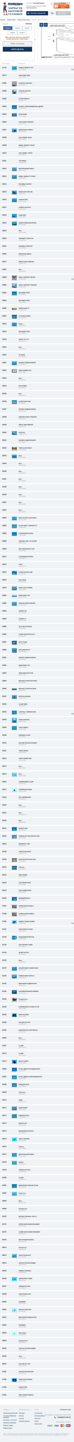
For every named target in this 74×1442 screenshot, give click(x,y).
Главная (2, 19)
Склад (36, 1421)
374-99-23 (64, 3)
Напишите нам (65, 1409)
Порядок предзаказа (9, 1422)
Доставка (22, 1413)
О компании (38, 1413)
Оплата (21, 1415)
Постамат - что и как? (10, 1420)
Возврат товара (8, 1425)
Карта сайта (38, 1423)
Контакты (67, 7)
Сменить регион (31, 7)
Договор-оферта (40, 1415)
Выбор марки (11, 19)
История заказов (24, 1421)
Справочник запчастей (10, 1413)
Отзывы (59, 7)
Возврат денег (7, 1428)
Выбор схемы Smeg (24, 19)
